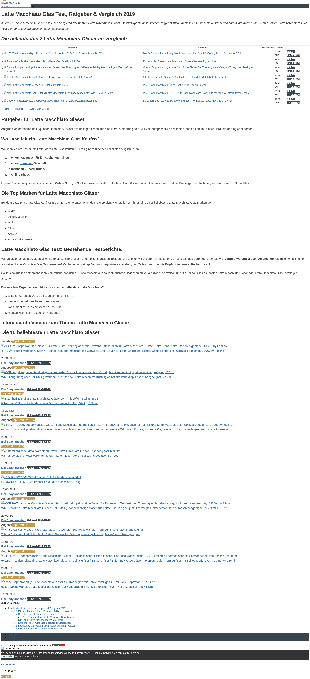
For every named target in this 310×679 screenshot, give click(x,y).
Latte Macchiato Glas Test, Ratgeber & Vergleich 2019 (37, 608)
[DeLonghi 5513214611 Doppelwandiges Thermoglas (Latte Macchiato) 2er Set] (50, 100)
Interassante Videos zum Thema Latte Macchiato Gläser (44, 625)
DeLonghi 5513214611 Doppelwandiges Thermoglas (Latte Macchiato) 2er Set (188, 100)
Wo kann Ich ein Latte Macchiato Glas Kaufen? (48, 617)
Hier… (69, 295)
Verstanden (8, 656)
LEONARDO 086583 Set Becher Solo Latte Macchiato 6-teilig (41, 482)
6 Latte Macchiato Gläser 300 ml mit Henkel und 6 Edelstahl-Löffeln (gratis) (185, 77)
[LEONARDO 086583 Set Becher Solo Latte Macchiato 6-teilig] (42, 477)
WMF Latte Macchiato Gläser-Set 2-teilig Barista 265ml (174, 85)
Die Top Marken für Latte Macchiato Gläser (38, 619)
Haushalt (19, 109)
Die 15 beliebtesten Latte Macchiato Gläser (38, 628)
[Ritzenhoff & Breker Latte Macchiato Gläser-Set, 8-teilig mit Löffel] (42, 61)
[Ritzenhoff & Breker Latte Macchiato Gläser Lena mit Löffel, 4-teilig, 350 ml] (50, 398)
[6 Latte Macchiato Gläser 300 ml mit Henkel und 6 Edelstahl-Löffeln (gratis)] (48, 77)
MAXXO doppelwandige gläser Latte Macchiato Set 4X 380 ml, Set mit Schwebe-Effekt (192, 53)
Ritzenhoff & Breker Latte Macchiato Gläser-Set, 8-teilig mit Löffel (180, 61)
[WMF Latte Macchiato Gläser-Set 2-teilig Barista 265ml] (36, 85)
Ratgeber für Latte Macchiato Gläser (34, 614)
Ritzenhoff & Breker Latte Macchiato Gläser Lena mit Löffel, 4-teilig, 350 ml (49, 403)
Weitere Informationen (27, 656)
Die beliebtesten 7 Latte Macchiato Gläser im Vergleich (44, 611)
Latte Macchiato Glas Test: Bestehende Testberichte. (42, 622)
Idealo (247, 183)
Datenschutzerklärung (19, 640)
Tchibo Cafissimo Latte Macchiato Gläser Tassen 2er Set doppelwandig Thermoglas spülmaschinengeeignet (70, 534)
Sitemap (12, 637)
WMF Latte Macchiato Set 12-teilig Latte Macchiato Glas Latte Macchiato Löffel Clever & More (196, 93)
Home (6, 109)
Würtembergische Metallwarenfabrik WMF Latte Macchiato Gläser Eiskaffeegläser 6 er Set (59, 455)
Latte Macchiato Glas (39, 109)
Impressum (13, 634)
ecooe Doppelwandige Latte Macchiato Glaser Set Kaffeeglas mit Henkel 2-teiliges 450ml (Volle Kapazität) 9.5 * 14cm (77, 586)
